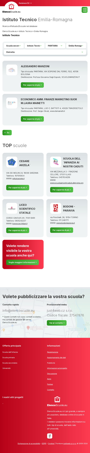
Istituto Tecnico (25, 31)
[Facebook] (49, 436)
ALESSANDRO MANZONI (35, 66)
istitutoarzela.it (18, 178)
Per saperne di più (31, 85)
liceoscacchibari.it (19, 223)
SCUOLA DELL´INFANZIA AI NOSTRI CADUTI (73, 162)
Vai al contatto (56, 323)
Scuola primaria (8, 357)
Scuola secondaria (9, 363)
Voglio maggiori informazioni (22, 262)
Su (8, 132)
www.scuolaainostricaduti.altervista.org (66, 183)
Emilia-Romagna (41, 31)
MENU (85, 10)
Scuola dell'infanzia (10, 352)
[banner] (11, 8)
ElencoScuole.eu (9, 31)
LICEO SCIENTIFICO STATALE (27, 208)
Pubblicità (51, 363)
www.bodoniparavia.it (65, 223)
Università (6, 368)
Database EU (24, 3)
